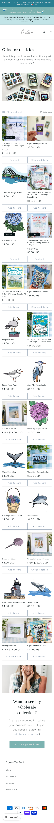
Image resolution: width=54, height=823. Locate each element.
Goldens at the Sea (9, 429)
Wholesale (11, 776)
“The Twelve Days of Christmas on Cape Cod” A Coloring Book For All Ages (39, 195)
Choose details (39, 160)
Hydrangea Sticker (9, 240)
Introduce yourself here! (27, 744)
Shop (8, 770)
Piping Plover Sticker (10, 385)
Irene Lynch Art (23, 818)
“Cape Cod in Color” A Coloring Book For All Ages (13, 144)
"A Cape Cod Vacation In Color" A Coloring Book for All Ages (14, 294)
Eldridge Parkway (9, 646)
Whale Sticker (32, 602)
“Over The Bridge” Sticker (12, 193)
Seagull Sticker (8, 340)
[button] (3, 32)
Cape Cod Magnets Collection (38, 143)
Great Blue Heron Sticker (37, 385)
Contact (10, 783)
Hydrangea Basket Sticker (12, 515)
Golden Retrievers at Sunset (38, 559)
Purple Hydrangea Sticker (37, 429)
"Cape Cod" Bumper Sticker (38, 472)
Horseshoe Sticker (9, 559)
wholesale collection (26, 734)
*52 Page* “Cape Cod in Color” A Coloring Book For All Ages (39, 341)
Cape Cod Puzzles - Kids (37, 646)
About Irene (12, 789)
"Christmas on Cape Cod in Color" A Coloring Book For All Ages (38, 242)
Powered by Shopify (35, 818)
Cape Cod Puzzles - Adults (37, 292)
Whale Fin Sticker (9, 472)
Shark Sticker (32, 515)
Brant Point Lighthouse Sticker (14, 602)
